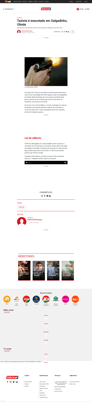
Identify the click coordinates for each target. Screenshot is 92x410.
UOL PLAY (41, 1)
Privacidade (42, 386)
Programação (58, 389)
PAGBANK (30, 1)
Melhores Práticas (44, 388)
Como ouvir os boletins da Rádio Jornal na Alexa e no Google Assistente (61, 383)
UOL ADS (46, 1)
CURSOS (36, 1)
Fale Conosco (43, 395)
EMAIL (86, 1)
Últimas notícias (28, 381)
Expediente (42, 393)
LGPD (41, 390)
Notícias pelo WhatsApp (60, 386)
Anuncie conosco (58, 391)
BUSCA (71, 1)
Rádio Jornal (72, 384)
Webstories (26, 256)
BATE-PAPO (78, 1)
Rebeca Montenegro (27, 31)
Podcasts (27, 384)
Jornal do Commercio (74, 381)
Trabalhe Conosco (44, 397)
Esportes (27, 386)
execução (21, 207)
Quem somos (43, 381)
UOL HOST (24, 1)
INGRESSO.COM (17, 1)
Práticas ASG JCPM (44, 384)
